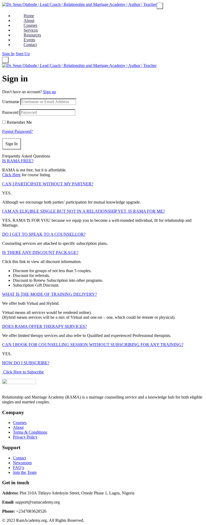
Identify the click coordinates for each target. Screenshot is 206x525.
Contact (19, 458)
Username (10, 101)
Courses (20, 422)
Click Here (11, 174)
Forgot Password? (17, 131)
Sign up (49, 91)
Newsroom (22, 462)
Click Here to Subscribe (23, 372)
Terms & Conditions (30, 432)
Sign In (8, 53)
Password (10, 112)
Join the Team (24, 472)
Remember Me (19, 122)
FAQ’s (18, 467)
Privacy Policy (25, 437)
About (18, 427)
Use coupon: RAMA (152, 9)
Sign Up (23, 53)
